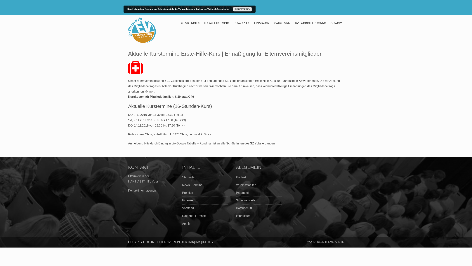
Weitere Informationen (218, 9)
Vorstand (282, 22)
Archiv (336, 22)
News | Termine (216, 22)
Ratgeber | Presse (310, 22)
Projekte (241, 22)
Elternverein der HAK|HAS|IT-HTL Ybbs (188, 242)
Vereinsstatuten (246, 185)
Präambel (242, 192)
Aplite (339, 241)
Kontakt (241, 177)
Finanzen (261, 22)
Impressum (243, 215)
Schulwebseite (245, 200)
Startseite (190, 22)
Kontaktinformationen (142, 190)
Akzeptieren (242, 9)
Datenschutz (244, 208)
